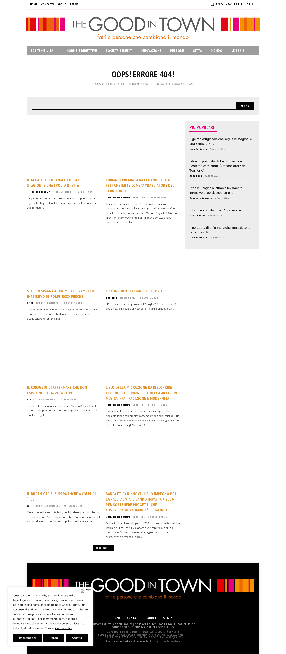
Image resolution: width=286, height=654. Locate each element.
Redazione (139, 197)
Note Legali (166, 624)
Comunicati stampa (118, 197)
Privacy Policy (101, 624)
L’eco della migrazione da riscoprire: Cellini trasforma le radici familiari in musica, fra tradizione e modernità (141, 393)
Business (111, 297)
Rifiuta (54, 637)
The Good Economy (38, 192)
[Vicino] (86, 591)
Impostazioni (27, 637)
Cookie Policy (63, 628)
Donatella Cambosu (48, 303)
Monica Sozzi (128, 297)
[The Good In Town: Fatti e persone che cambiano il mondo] (143, 28)
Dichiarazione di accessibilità (153, 627)
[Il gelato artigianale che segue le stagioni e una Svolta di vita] (64, 146)
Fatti (30, 506)
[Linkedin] (98, 4)
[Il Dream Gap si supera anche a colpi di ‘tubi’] (64, 460)
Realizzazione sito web (121, 641)
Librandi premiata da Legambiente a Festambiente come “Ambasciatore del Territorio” (140, 185)
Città (30, 399)
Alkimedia (143, 641)
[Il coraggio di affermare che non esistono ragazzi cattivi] (64, 354)
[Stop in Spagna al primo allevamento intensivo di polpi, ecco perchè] (64, 257)
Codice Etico (186, 624)
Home (30, 303)
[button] (217, 4)
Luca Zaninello (62, 192)
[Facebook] (85, 4)
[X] (104, 4)
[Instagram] (92, 4)
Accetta (77, 637)
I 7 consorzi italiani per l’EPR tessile (140, 291)
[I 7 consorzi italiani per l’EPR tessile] (143, 257)
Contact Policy (145, 624)
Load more (102, 548)
